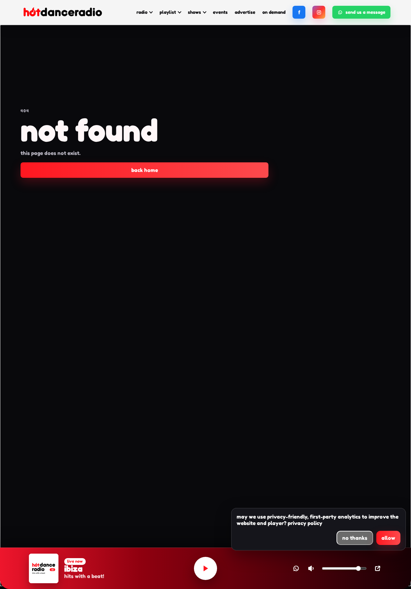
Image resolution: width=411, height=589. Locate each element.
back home (144, 170)
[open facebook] (299, 12)
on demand (273, 12)
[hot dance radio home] (62, 12)
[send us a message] (296, 568)
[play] (205, 568)
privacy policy (305, 523)
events (220, 12)
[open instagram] (318, 12)
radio (141, 12)
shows (194, 12)
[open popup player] (377, 568)
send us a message (365, 12)
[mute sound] (310, 568)
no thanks (354, 538)
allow (388, 538)
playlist (168, 12)
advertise (245, 12)
